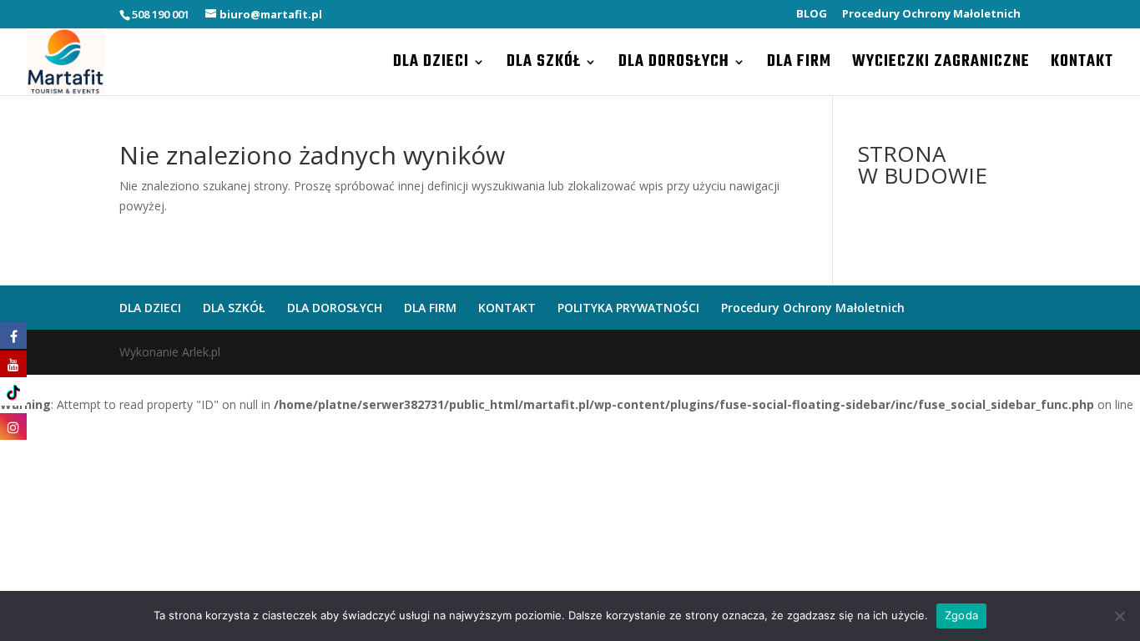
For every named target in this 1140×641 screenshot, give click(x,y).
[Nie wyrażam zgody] (1119, 616)
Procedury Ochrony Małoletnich (931, 14)
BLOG (811, 14)
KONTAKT (1082, 65)
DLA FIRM (799, 65)
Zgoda (961, 615)
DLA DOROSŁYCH (673, 65)
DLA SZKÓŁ (544, 65)
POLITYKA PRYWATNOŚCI (628, 307)
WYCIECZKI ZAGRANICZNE (941, 65)
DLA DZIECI (431, 65)
